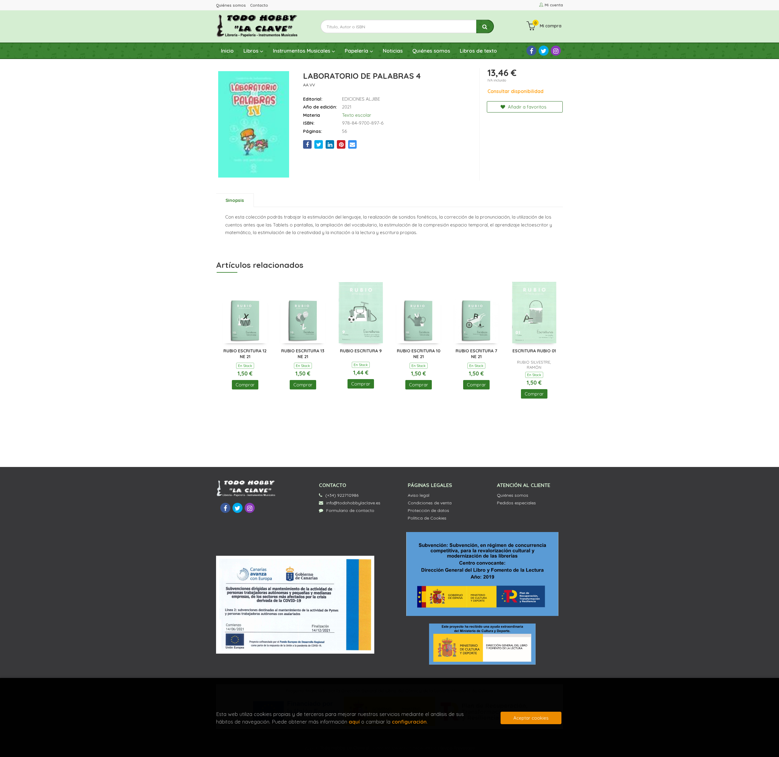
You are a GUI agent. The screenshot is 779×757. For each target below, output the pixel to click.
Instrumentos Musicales (302, 50)
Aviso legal (418, 495)
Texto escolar (356, 115)
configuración (409, 721)
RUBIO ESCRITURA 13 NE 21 (302, 354)
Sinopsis (234, 200)
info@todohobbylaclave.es (353, 503)
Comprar (245, 385)
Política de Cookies (427, 518)
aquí (354, 721)
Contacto (259, 5)
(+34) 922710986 (341, 495)
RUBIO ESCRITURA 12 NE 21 (245, 354)
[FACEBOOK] (531, 51)
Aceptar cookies (531, 718)
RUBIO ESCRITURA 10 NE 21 (418, 354)
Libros (251, 50)
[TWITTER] (544, 51)
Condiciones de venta (430, 503)
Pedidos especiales (516, 503)
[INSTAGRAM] (556, 51)
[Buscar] (485, 26)
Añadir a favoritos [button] (527, 107)
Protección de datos (428, 510)
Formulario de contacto (350, 510)
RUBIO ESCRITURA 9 (361, 351)
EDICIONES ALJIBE (361, 99)
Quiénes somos (231, 5)
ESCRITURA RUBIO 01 (534, 351)
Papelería (357, 50)
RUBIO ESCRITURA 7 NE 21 (476, 354)
